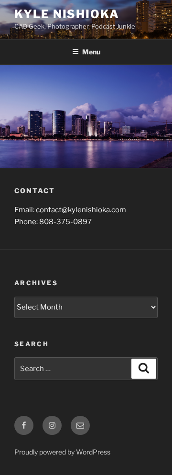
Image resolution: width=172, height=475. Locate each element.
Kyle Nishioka (66, 14)
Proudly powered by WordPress (62, 452)
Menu (91, 52)
